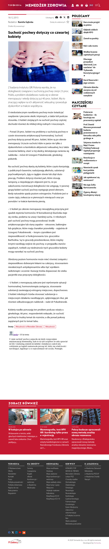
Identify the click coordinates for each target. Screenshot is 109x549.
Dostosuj (49, 471)
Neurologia (70, 490)
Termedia (97, 543)
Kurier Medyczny (72, 507)
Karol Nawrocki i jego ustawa (90, 81)
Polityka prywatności (15, 482)
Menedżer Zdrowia (73, 474)
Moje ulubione (51, 474)
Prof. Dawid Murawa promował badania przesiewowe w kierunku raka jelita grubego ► (92, 131)
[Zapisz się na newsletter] (77, 5)
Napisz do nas (13, 488)
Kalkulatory (50, 493)
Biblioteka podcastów (73, 524)
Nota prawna (13, 490)
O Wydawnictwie (14, 468)
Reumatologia (71, 493)
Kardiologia (70, 496)
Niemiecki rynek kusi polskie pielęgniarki (90, 170)
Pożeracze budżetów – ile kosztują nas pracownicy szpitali (92, 116)
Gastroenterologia (72, 499)
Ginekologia (70, 504)
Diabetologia (70, 485)
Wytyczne (50, 488)
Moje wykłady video (53, 482)
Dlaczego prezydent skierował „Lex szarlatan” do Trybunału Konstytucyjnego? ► (91, 67)
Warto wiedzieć (71, 521)
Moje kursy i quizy (52, 485)
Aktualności (50, 326)
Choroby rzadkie (72, 479)
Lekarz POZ (70, 476)
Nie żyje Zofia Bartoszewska (89, 186)
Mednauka (31, 488)
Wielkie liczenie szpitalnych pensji (91, 53)
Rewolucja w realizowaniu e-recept (90, 160)
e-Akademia (31, 485)
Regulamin (12, 493)
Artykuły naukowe (52, 490)
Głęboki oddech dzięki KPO (90, 31)
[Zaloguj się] (72, 5)
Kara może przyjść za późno (91, 23)
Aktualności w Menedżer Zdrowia (29, 326)
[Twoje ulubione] (82, 5)
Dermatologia (71, 482)
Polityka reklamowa (15, 485)
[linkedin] (68, 17)
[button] (97, 5)
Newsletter (12, 474)
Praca (10, 479)
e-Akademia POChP (92, 474)
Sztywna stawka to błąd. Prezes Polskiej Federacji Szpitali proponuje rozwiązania (91, 148)
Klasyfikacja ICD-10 (53, 499)
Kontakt (11, 476)
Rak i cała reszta (90, 45)
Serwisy (30, 468)
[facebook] (61, 17)
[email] (56, 17)
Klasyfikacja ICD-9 (52, 496)
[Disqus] (38, 363)
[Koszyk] (86, 5)
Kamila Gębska (25, 22)
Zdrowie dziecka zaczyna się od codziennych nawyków (90, 91)
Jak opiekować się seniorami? (91, 178)
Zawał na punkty (90, 38)
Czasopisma (31, 471)
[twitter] (64, 17)
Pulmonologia (71, 501)
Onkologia (69, 488)
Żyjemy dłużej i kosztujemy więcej (91, 193)
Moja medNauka (52, 468)
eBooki (29, 476)
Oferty (10, 471)
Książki (29, 474)
